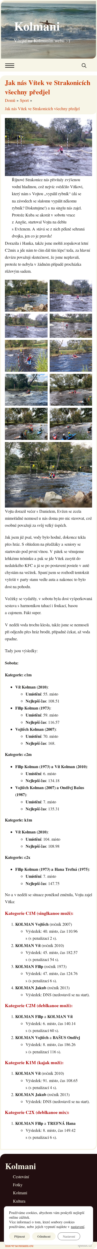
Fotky (18, 1184)
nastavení (77, 1226)
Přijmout (19, 1236)
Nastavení (69, 1236)
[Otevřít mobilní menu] (9, 66)
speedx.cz (85, 1245)
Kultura (19, 1201)
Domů (10, 100)
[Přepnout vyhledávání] (84, 65)
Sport (24, 100)
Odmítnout (43, 1236)
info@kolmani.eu (19, 1245)
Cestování (21, 1176)
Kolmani (37, 26)
